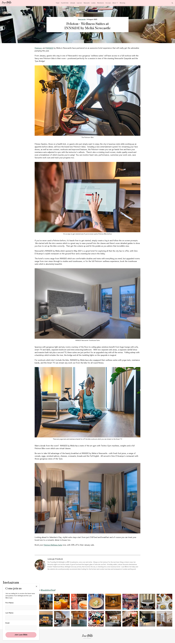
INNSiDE (49, 48)
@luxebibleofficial (48, 590)
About (114, 3)
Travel (57, 3)
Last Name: (9, 613)
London (93, 3)
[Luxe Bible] (7, 3)
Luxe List (79, 3)
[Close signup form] (36, 586)
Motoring (122, 3)
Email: (7, 623)
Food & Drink (64, 3)
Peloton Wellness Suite (53, 545)
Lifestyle (72, 3)
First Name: (9, 603)
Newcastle (87, 3)
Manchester (100, 3)
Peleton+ (38, 48)
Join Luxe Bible (21, 635)
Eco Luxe (108, 3)
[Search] (171, 3)
